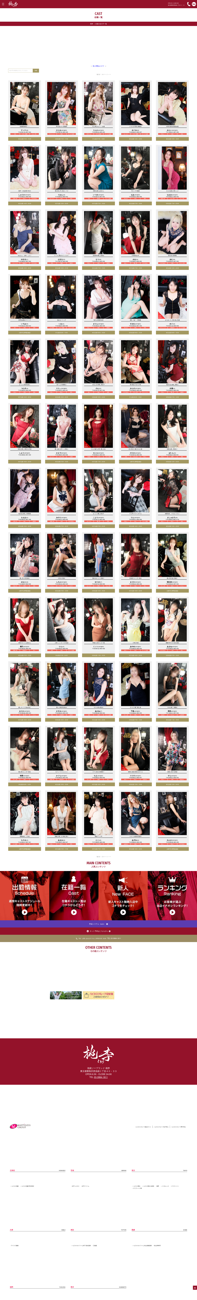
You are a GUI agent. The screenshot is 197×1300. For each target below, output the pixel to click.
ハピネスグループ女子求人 (161, 1127)
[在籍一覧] (73, 920)
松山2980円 (157, 1245)
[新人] (123, 920)
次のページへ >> (106, 74)
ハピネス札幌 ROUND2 (27, 1186)
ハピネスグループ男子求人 (178, 1127)
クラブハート (175, 1186)
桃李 (158, 1186)
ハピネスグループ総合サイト (143, 1127)
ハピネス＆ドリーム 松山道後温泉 (142, 1245)
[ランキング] (172, 920)
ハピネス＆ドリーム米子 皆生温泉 (81, 1245)
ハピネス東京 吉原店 (148, 1186)
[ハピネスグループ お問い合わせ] (98, 998)
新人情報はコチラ (98, 66)
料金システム (96, 924)
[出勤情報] (24, 920)
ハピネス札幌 (14, 1186)
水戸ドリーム (85, 1186)
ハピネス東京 (136, 1186)
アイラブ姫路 (14, 1245)
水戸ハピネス (75, 1186)
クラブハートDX (137, 1188)
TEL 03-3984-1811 (99, 938)
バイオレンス (165, 1186)
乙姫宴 (95, 1245)
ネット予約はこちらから (99, 931)
